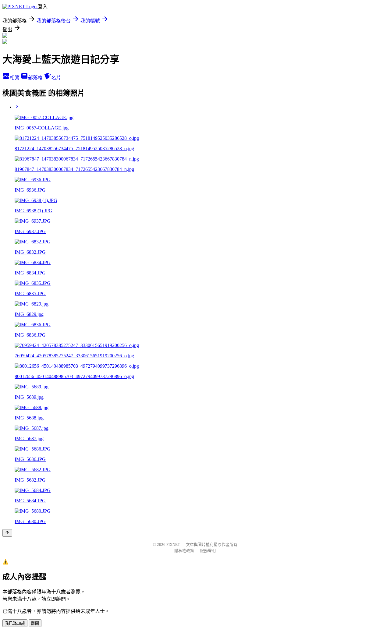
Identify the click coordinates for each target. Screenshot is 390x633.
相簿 (15, 77)
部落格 (36, 77)
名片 (56, 77)
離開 (35, 623)
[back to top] (7, 533)
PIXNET (173, 544)
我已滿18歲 (15, 623)
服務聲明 (208, 550)
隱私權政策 (184, 550)
